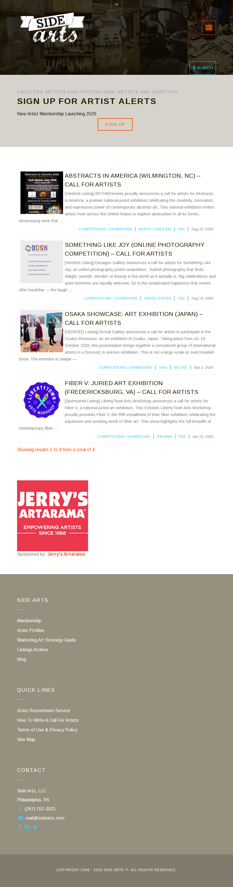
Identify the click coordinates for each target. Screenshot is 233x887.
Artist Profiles (30, 630)
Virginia (164, 436)
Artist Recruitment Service (43, 710)
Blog (21, 659)
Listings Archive (32, 649)
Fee (181, 229)
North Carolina (155, 229)
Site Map (26, 739)
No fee (181, 367)
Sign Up (115, 124)
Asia (163, 367)
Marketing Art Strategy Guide (46, 640)
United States (157, 298)
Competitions (92, 229)
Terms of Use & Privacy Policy (47, 729)
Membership (29, 620)
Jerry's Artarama (66, 554)
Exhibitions (120, 229)
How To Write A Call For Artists (48, 720)
